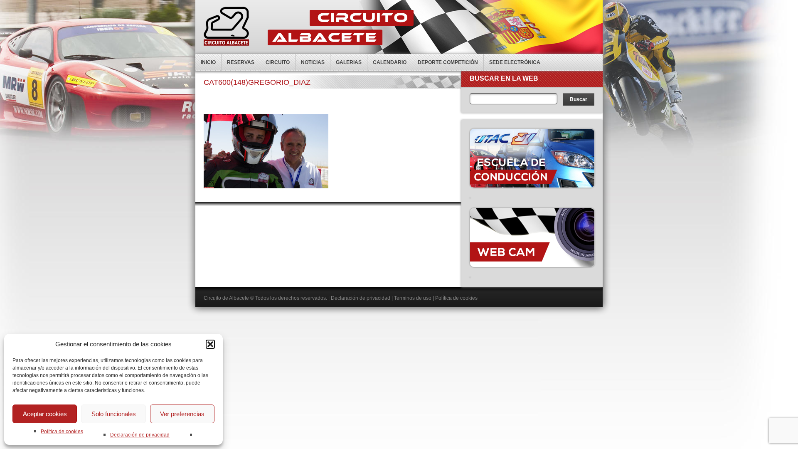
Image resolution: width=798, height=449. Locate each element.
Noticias (313, 62)
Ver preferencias (182, 413)
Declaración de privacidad (140, 435)
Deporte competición (448, 62)
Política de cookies (62, 431)
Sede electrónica (514, 62)
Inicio (208, 62)
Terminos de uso (412, 298)
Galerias (349, 62)
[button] (210, 344)
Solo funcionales (113, 413)
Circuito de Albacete (226, 298)
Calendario (389, 62)
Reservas (240, 62)
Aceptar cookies (45, 413)
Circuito (278, 62)
